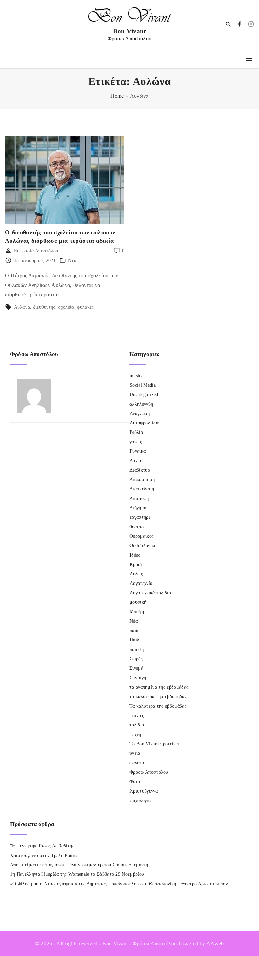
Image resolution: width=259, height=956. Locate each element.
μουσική (138, 602)
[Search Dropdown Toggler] (228, 24)
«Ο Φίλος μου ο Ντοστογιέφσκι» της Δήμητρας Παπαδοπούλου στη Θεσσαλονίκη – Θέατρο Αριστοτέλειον (119, 883)
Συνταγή (138, 677)
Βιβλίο (136, 432)
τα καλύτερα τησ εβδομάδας (158, 696)
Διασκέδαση (142, 488)
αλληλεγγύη (141, 404)
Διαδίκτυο (140, 470)
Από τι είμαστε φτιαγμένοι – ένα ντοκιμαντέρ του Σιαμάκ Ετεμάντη (79, 864)
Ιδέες (135, 555)
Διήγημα (138, 507)
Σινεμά (136, 668)
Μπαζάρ (137, 611)
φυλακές (85, 307)
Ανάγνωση (140, 413)
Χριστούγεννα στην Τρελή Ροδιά (43, 855)
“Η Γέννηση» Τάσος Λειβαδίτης (42, 845)
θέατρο (137, 526)
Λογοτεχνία (141, 583)
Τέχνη (135, 734)
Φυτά (135, 781)
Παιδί (135, 640)
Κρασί (136, 564)
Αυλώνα (22, 307)
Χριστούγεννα (144, 791)
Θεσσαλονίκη (143, 545)
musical (137, 375)
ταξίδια (137, 724)
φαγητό (137, 762)
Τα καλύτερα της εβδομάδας (158, 706)
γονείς (136, 441)
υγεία (135, 753)
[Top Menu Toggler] (248, 58)
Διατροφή (139, 498)
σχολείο (66, 307)
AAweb (215, 943)
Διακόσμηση (142, 479)
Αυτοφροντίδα (144, 422)
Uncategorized (144, 394)
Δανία (135, 460)
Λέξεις (136, 573)
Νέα (72, 260)
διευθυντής (44, 307)
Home (117, 96)
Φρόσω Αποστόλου (149, 772)
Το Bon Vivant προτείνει (154, 743)
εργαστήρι (140, 517)
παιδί (135, 630)
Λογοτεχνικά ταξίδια (150, 592)
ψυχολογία (140, 800)
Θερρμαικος (142, 536)
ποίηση (137, 649)
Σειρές (136, 658)
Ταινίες (137, 715)
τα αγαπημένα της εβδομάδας (159, 687)
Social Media (143, 385)
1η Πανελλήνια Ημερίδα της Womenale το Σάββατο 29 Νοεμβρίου (77, 874)
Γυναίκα (138, 451)
